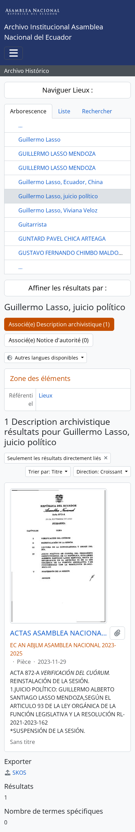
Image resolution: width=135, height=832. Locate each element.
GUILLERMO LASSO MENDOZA (57, 153)
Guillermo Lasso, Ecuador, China (60, 182)
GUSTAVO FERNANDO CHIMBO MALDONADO (76, 253)
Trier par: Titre (46, 471)
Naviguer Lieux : (67, 90)
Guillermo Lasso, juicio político (58, 196)
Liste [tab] (64, 111)
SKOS (19, 772)
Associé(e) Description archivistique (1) (59, 324)
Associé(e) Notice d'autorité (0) (49, 340)
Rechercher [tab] (97, 111)
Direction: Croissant (100, 471)
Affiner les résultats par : (67, 288)
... (20, 125)
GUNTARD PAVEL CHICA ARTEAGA (62, 238)
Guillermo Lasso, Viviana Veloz (58, 210)
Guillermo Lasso (39, 139)
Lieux (45, 395)
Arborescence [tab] (28, 111)
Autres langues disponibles (47, 357)
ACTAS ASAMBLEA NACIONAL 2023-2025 (58, 633)
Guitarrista (32, 224)
